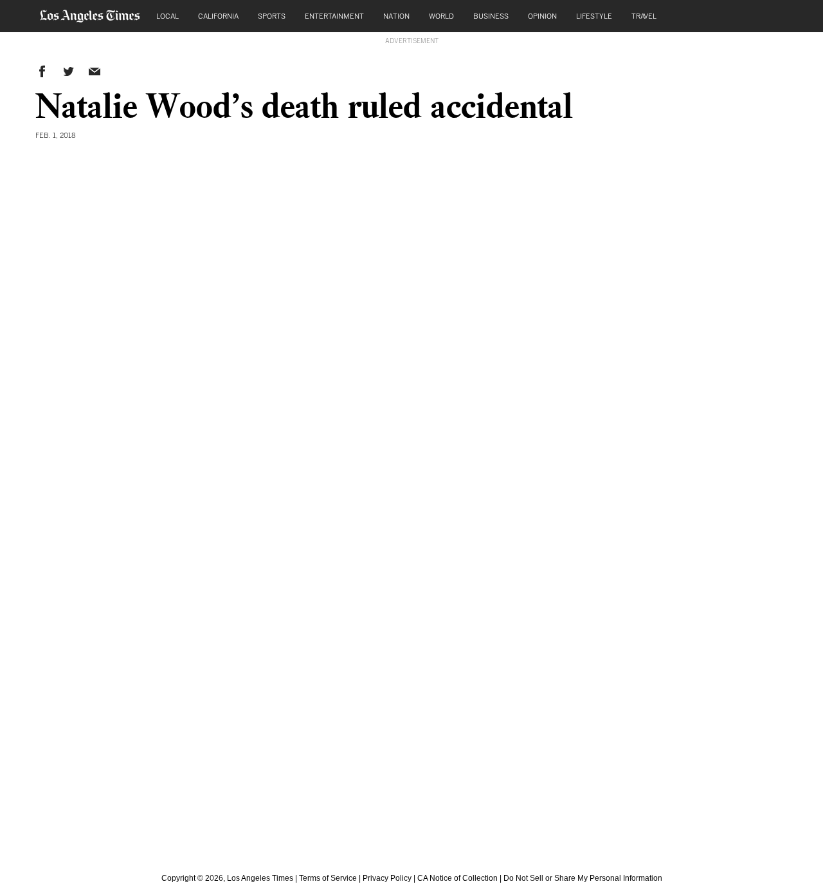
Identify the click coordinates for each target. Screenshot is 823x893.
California (218, 16)
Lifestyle (594, 16)
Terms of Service (328, 878)
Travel (643, 16)
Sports (271, 16)
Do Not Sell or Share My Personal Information (582, 878)
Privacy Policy (387, 878)
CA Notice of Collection (457, 878)
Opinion (542, 16)
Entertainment (334, 16)
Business (491, 16)
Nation (396, 16)
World (441, 16)
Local (167, 16)
